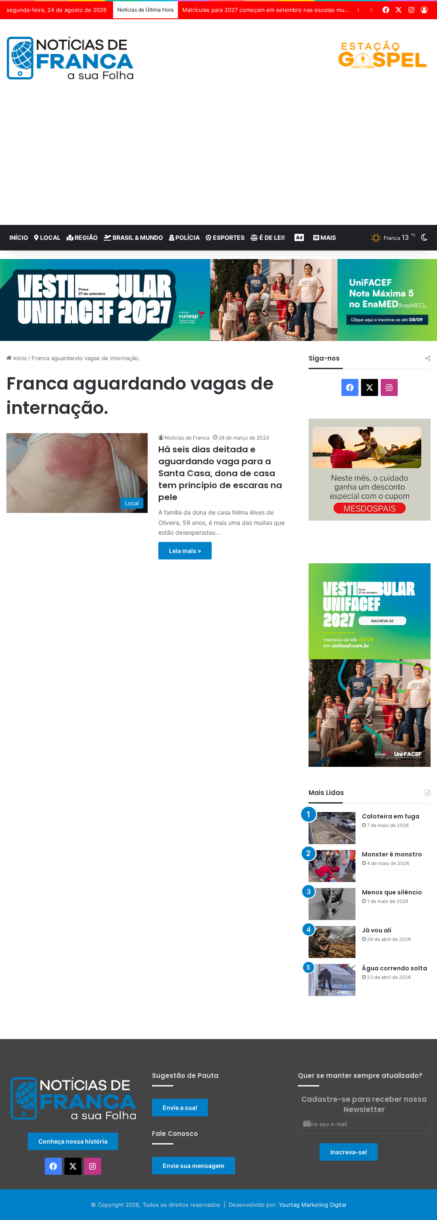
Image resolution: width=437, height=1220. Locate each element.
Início (18, 237)
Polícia (187, 237)
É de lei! (271, 237)
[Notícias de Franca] (70, 58)
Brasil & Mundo (137, 237)
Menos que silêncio (392, 892)
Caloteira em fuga (391, 816)
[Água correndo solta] (332, 980)
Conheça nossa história (73, 1141)
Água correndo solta (394, 968)
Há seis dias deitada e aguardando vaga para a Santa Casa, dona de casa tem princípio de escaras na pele (220, 473)
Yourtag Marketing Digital (312, 1204)
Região (85, 237)
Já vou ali (376, 930)
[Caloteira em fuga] (332, 828)
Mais (327, 237)
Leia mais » (185, 550)
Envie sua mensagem (193, 1165)
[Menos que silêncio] (332, 904)
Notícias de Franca (187, 437)
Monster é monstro (392, 854)
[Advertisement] (218, 161)
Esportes (228, 237)
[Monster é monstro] (332, 866)
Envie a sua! (180, 1107)
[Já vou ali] (332, 942)
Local (50, 237)
